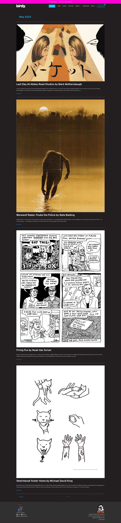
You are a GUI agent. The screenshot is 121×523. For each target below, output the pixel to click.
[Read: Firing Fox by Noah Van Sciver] (60, 288)
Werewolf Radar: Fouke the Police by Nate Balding (45, 215)
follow (19, 514)
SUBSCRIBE (52, 6)
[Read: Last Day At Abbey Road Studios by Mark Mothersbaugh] (60, 52)
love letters (25, 516)
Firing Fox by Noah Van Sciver (33, 350)
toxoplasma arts (101, 517)
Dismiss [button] (70, 1)
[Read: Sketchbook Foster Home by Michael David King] (60, 421)
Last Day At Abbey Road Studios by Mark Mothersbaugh (49, 84)
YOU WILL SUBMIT (20, 512)
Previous (20, 496)
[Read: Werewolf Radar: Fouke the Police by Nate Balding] (60, 155)
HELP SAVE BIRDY (53, 1)
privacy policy (102, 519)
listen (19, 516)
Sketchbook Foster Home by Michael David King (44, 481)
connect (24, 514)
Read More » (19, 93)
